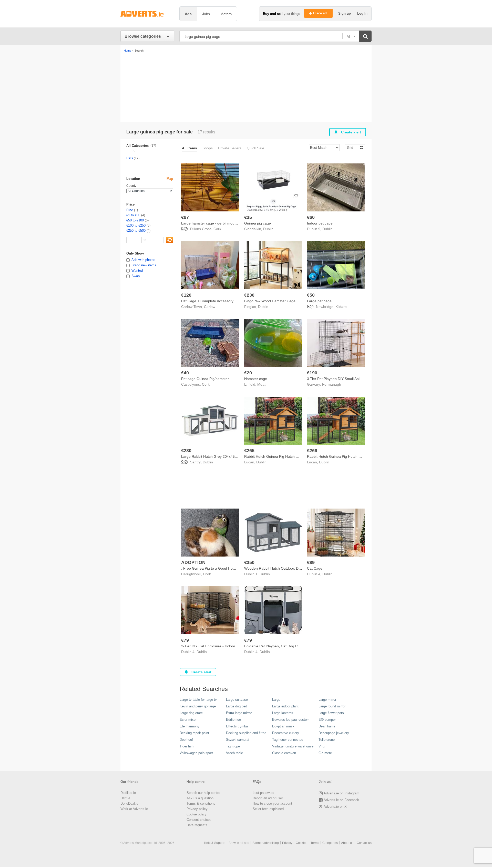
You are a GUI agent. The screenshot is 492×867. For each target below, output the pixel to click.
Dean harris (327, 726)
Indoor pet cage (320, 223)
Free (129, 210)
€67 (185, 217)
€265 (249, 450)
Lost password (263, 793)
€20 (248, 372)
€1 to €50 (133, 215)
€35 (248, 217)
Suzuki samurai (237, 740)
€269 (312, 450)
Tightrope (233, 746)
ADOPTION (193, 562)
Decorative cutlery (285, 733)
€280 (186, 450)
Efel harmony (189, 726)
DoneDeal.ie (129, 803)
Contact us (364, 843)
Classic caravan (284, 753)
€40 (185, 372)
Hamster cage (255, 379)
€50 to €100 (135, 220)
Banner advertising (265, 843)
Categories (330, 843)
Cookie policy (197, 814)
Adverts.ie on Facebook (341, 800)
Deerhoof (186, 740)
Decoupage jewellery (334, 733)
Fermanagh (331, 384)
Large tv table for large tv (198, 700)
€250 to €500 (136, 230)
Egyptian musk (283, 726)
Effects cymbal (237, 726)
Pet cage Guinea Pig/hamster (205, 379)
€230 (249, 295)
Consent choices (199, 820)
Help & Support (214, 843)
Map (170, 178)
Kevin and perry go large (198, 706)
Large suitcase (237, 700)
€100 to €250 (136, 225)
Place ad (320, 13)
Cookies (301, 843)
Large (276, 700)
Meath (262, 384)
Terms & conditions (201, 803)
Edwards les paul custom (291, 720)
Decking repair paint (194, 733)
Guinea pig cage (257, 223)
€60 (311, 217)
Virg (321, 746)
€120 (186, 295)
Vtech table (234, 753)
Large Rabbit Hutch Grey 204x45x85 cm (214, 456)
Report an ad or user (268, 798)
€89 (311, 562)
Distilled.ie (128, 793)
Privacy (287, 843)
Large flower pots (331, 713)
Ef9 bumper (327, 720)
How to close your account (272, 803)
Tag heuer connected (287, 740)
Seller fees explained (268, 809)
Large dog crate (191, 713)
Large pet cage (319, 301)
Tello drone (327, 740)
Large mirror (327, 700)
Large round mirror (332, 706)
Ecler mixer (188, 720)
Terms (315, 843)
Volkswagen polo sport (196, 753)
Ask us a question (200, 798)
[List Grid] (353, 147)
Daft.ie (125, 798)
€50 (311, 295)
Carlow (209, 307)
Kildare (341, 307)
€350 (249, 562)
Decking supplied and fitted (246, 733)
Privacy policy (197, 809)
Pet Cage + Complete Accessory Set (210, 301)
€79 (185, 640)
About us (347, 843)
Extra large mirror (239, 713)
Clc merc (325, 753)
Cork (217, 229)
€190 (312, 372)
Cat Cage (314, 568)
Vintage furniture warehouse (292, 746)
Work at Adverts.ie (134, 809)
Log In (362, 13)
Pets (129, 158)
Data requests (197, 825)
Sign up (345, 13)
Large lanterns (282, 713)
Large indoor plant (285, 706)
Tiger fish (186, 746)
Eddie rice (233, 720)
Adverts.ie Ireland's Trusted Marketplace (147, 14)
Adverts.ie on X (335, 806)
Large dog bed (236, 706)
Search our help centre (203, 793)
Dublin (268, 229)
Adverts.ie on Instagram (341, 793)
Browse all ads (239, 843)
